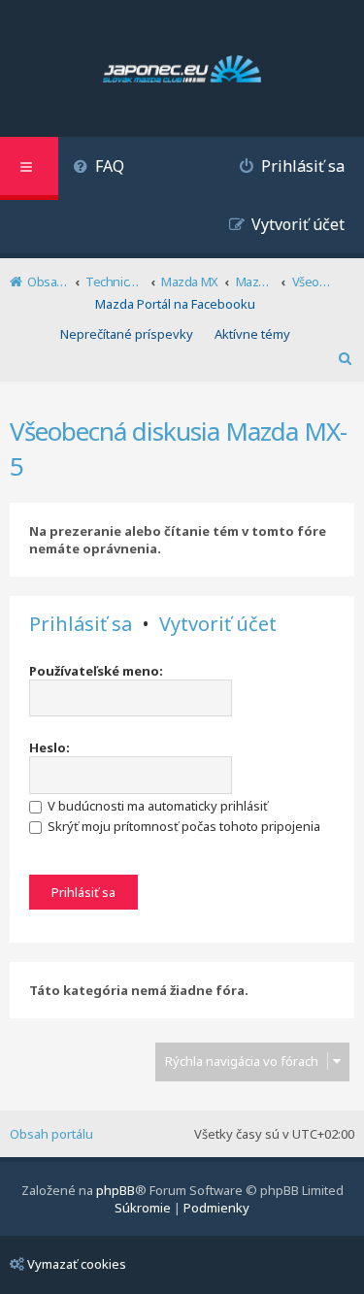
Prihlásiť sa (80, 624)
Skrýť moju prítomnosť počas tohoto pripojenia (182, 826)
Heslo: (49, 747)
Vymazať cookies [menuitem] (76, 1264)
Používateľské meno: (96, 671)
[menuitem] (98, 168)
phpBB (115, 1190)
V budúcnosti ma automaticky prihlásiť (156, 805)
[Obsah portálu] (182, 71)
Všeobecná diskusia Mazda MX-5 (178, 448)
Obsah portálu (51, 1134)
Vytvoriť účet (218, 624)
